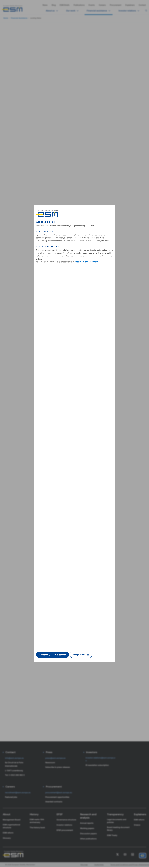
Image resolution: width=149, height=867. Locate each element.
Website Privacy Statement (86, 262)
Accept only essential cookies (52, 655)
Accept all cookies (81, 655)
